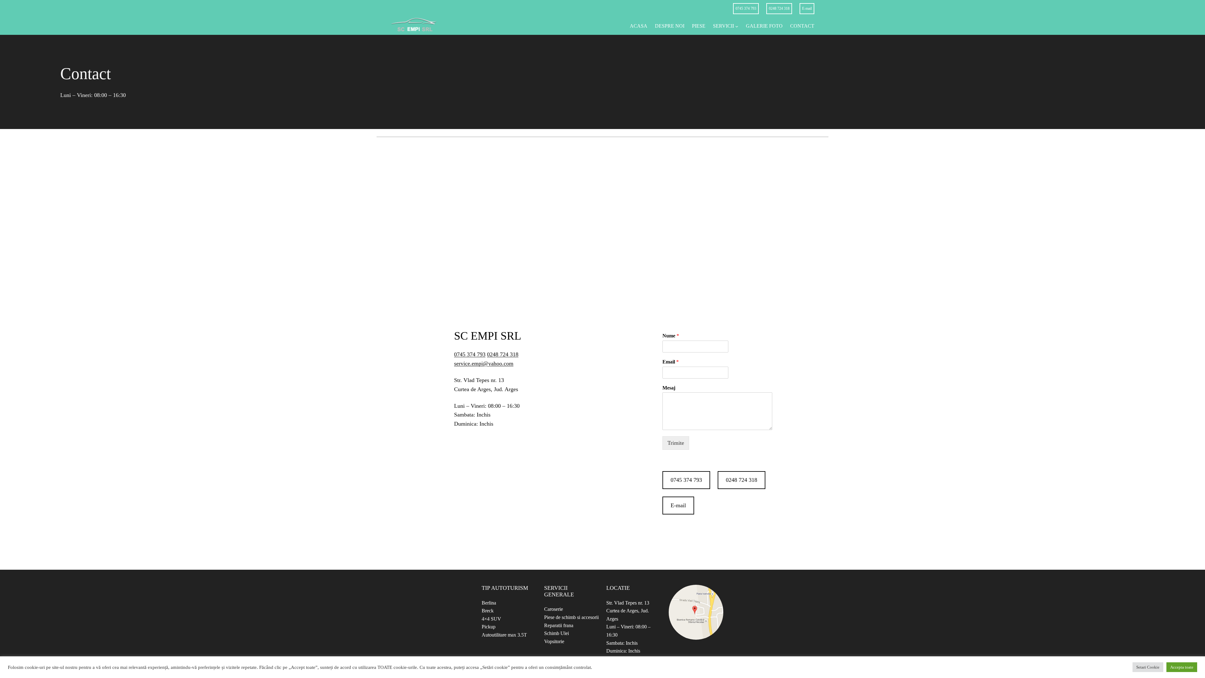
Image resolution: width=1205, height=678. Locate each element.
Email (670, 361)
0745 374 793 (746, 8)
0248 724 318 (779, 8)
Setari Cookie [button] (1147, 667)
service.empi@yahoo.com (483, 363)
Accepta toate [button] (1181, 667)
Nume (670, 335)
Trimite (675, 443)
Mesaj (668, 387)
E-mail (807, 8)
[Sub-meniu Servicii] (736, 26)
